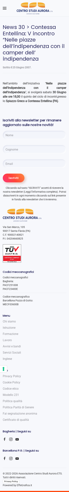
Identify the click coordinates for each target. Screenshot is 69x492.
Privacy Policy (11, 481)
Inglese (7, 359)
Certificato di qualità (16, 420)
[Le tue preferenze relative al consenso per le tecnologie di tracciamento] (3, 368)
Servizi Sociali (12, 352)
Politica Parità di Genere (18, 407)
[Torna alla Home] (34, 8)
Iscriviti (14, 178)
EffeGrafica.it (24, 485)
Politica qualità (12, 401)
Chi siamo (9, 321)
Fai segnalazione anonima (20, 413)
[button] (4, 8)
